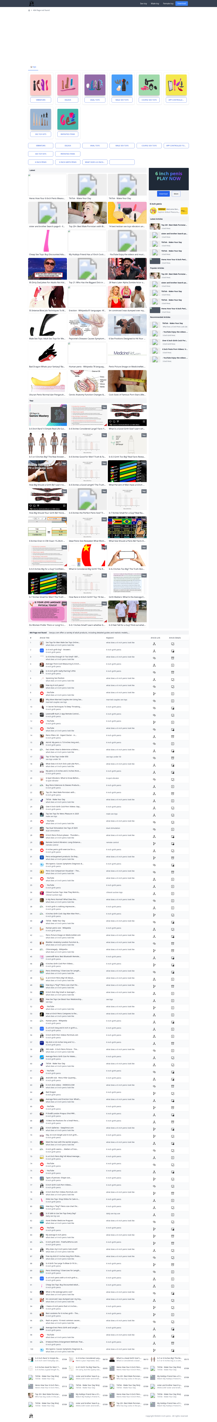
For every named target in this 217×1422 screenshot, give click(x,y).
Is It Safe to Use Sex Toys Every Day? (61, 1213)
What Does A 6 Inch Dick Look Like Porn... (63, 764)
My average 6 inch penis (56, 1235)
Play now (184, 211)
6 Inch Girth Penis (169, 335)
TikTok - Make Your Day (171, 242)
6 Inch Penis (166, 229)
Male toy (155, 3)
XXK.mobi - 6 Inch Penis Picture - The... (62, 1049)
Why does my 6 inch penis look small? (61, 1249)
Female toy (168, 3)
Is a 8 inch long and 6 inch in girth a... (62, 1028)
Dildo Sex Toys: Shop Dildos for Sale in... (62, 1199)
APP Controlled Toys (178, 100)
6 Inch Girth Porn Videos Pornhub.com (62, 1035)
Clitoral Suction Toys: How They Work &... (63, 892)
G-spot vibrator (52, 780)
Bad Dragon (51, 1092)
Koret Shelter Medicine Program (59, 1220)
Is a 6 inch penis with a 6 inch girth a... (62, 1277)
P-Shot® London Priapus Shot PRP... (61, 1113)
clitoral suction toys (54, 895)
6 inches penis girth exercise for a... (61, 849)
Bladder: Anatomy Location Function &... (62, 942)
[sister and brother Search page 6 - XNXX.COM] (155, 235)
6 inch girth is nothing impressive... (61, 906)
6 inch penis (40, 162)
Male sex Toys (122, 100)
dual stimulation (53, 830)
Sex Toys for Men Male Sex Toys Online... (63, 642)
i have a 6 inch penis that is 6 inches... (62, 1306)
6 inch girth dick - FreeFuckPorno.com (61, 1242)
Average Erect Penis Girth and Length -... (63, 1327)
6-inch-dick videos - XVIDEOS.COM (60, 1085)
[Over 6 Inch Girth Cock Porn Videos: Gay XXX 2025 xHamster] (155, 342)
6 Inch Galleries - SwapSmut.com (60, 1128)
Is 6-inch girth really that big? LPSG (60, 671)
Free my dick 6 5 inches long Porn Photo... (63, 1256)
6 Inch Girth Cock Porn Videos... (59, 1185)
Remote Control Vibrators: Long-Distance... (64, 842)
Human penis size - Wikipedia (58, 928)
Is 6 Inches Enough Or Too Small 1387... (62, 656)
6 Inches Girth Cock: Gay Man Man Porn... (63, 913)
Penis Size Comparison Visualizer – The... (63, 871)
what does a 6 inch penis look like (96, 162)
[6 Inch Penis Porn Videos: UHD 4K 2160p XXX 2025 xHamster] (155, 351)
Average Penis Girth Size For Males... (61, 1056)
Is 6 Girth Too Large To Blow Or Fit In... (62, 1263)
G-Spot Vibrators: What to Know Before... (63, 778)
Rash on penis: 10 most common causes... (63, 1320)
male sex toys (51, 816)
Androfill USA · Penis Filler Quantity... (61, 1078)
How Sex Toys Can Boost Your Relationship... (64, 999)
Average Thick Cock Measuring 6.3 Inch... (63, 664)
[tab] (33, 67)
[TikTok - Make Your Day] (155, 244)
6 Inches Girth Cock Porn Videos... (60, 963)
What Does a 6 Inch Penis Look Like (175, 327)
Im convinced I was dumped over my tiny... (64, 1299)
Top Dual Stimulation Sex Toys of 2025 (62, 828)
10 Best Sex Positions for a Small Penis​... (62, 1120)
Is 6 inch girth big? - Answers (58, 649)
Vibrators (40, 100)
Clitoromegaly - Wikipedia (56, 949)
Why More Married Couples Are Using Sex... (64, 699)
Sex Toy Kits (40, 134)
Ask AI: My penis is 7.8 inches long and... (63, 742)
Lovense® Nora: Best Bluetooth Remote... (63, 956)
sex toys (49, 1002)
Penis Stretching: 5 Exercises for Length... (63, 970)
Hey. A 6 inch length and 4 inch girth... (62, 1135)
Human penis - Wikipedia (56, 1020)
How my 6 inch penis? (55, 685)
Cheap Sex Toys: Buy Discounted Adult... (62, 1285)
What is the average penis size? (59, 1292)
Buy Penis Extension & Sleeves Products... (63, 785)
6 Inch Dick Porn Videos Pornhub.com (61, 1192)
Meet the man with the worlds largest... (62, 1142)
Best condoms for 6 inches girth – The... (62, 1313)
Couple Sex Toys (149, 100)
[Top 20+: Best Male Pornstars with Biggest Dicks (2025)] (155, 226)
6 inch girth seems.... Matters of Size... (62, 1149)
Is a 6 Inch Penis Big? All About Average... (63, 1156)
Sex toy (143, 3)
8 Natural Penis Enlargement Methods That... (65, 1342)
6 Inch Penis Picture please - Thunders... (63, 835)
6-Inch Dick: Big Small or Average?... (61, 992)
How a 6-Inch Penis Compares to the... (62, 1013)
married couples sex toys (56, 702)
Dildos (68, 100)
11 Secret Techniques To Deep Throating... (63, 706)
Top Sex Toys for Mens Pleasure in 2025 (62, 813)
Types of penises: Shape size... (58, 1177)
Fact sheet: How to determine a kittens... (63, 749)
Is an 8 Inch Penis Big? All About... (60, 978)
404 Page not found (41, 10)
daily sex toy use (53, 1216)
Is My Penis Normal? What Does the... (61, 899)
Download (181, 3)
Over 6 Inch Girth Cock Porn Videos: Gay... (63, 806)
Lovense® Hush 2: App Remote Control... (63, 714)
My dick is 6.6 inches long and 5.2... (61, 1042)
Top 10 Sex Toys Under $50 (57, 756)
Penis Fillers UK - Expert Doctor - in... (61, 735)
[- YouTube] (155, 333)
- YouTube (50, 692)
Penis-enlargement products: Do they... (62, 856)
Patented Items (68, 134)
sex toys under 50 (53, 759)
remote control (52, 845)
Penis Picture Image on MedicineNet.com (63, 935)
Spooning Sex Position (55, 678)
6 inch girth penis (67, 162)
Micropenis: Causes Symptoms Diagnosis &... (65, 863)
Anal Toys (95, 100)
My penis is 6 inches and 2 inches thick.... (63, 771)
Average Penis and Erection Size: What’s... (63, 1099)
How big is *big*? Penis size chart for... (62, 985)
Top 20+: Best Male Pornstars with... (61, 792)
